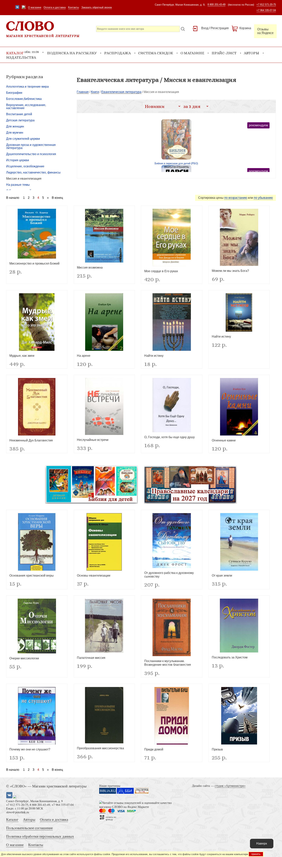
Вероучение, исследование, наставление (26, 106)
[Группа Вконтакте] (17, 7)
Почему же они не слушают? (29, 749)
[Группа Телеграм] (24, 7)
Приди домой (153, 749)
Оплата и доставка (55, 7)
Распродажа (117, 53)
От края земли (222, 575)
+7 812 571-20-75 (266, 4)
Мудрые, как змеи (21, 355)
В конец (57, 197)
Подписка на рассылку (72, 53)
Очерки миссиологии (24, 658)
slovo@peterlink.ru (17, 812)
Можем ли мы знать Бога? (230, 270)
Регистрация (220, 28)
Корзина (245, 28)
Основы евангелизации (93, 575)
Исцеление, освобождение (25, 166)
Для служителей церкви (23, 138)
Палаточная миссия (91, 657)
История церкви (17, 160)
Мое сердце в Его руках (161, 271)
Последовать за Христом (229, 657)
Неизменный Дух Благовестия (31, 440)
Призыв (217, 749)
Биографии (14, 92)
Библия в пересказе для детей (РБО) (176, 163)
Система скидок (155, 53)
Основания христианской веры (31, 575)
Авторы (251, 53)
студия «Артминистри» (230, 786)
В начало (12, 197)
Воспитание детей (19, 114)
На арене (83, 355)
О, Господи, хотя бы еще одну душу (169, 437)
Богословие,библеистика (24, 98)
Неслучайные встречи (92, 439)
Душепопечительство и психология (31, 154)
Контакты (73, 7)
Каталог (12, 819)
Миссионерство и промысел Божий (34, 263)
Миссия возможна (90, 267)
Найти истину (153, 355)
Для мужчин (14, 132)
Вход (204, 28)
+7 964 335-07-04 (266, 10)
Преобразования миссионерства (100, 748)
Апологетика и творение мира (27, 86)
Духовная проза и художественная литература (31, 146)
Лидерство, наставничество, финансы (33, 172)
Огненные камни (224, 440)
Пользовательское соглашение (29, 827)
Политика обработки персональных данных (40, 836)
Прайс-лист (224, 53)
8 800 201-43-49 (216, 4)
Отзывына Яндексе (265, 31)
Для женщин (15, 126)
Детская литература (20, 120)
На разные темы (18, 184)
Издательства (21, 57)
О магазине (34, 7)
